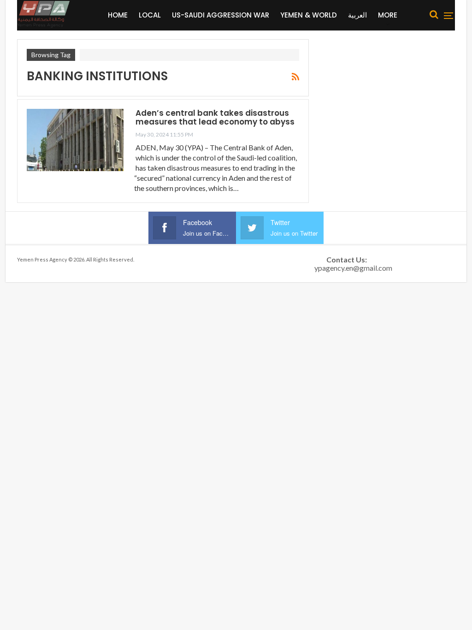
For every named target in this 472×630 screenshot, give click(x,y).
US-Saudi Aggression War (220, 15)
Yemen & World (308, 15)
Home (118, 15)
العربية (357, 15)
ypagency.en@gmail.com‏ (353, 267)
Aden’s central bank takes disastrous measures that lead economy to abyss (215, 117)
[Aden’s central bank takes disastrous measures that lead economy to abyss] (75, 140)
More (387, 15)
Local (150, 15)
